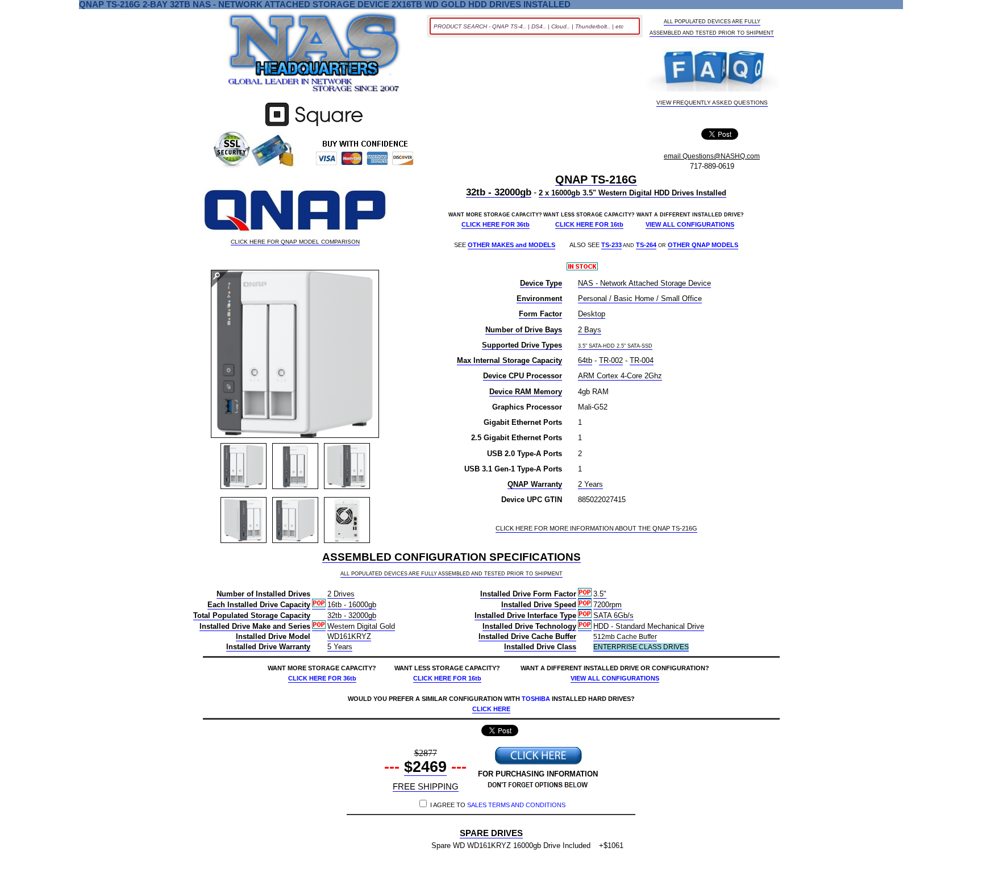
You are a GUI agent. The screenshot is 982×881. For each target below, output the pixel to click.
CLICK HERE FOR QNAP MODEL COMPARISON (295, 242)
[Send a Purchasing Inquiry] (538, 763)
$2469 (425, 766)
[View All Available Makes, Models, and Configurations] (314, 55)
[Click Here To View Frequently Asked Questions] (712, 70)
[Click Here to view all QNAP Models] (295, 211)
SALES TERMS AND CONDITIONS (516, 804)
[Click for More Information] (314, 126)
